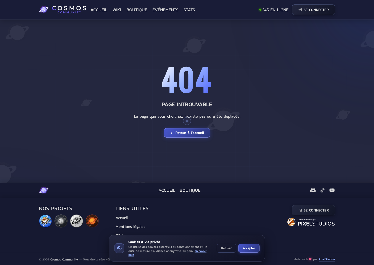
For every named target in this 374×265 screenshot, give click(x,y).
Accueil (98, 10)
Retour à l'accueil (190, 132)
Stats (189, 10)
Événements (165, 10)
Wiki (117, 10)
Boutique (136, 10)
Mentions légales (130, 226)
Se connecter (316, 9)
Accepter (249, 248)
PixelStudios (327, 259)
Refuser (226, 248)
